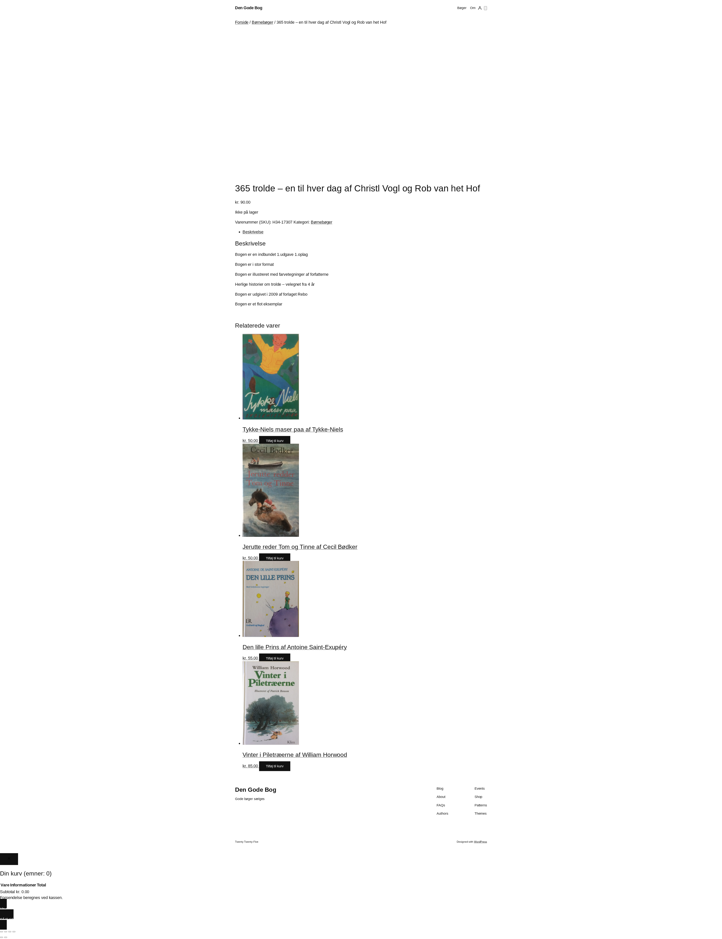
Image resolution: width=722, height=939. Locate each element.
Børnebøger (262, 22)
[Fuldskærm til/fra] (5, 931)
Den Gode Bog (248, 7)
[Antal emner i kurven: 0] (485, 8)
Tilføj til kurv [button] (275, 441)
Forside (241, 22)
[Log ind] (480, 8)
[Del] (9, 931)
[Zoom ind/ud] (1, 931)
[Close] (9, 859)
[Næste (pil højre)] (5, 937)
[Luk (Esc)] (13, 931)
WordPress (480, 841)
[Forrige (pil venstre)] (1, 937)
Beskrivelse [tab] (253, 232)
